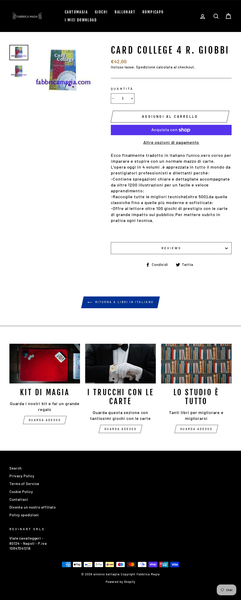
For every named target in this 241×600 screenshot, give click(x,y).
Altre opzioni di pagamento (171, 142)
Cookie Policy (21, 491)
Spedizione (145, 67)
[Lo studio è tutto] (196, 363)
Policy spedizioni (24, 515)
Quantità (122, 89)
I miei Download (81, 20)
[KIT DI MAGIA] (44, 363)
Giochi (101, 12)
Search (15, 468)
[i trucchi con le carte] (120, 363)
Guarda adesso (45, 420)
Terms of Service (24, 484)
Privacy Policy (21, 476)
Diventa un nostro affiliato (32, 507)
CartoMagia (76, 12)
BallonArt (125, 12)
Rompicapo (153, 12)
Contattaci (18, 499)
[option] (63, 70)
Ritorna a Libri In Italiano (124, 302)
